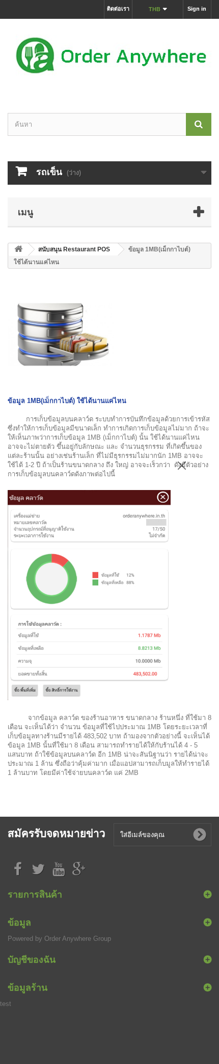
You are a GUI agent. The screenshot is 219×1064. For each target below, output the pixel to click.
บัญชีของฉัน (32, 959)
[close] (182, 463)
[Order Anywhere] (109, 57)
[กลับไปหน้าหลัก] (18, 249)
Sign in (196, 9)
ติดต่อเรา (118, 9)
